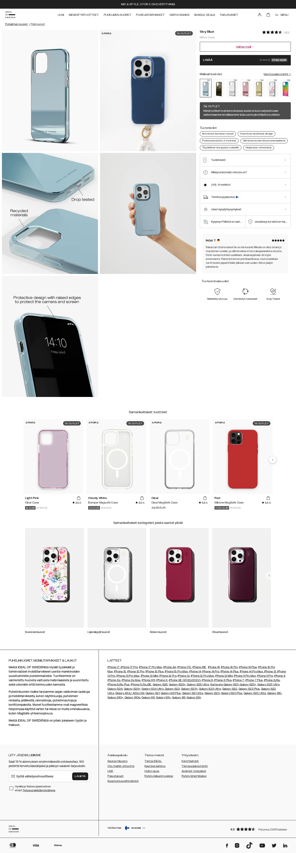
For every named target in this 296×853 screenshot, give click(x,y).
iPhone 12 (184, 675)
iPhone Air (169, 667)
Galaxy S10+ (115, 697)
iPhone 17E (184, 667)
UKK (110, 771)
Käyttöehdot (190, 761)
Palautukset (115, 776)
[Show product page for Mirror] (232, 88)
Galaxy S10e (132, 697)
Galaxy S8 (178, 697)
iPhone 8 (207, 680)
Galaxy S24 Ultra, (152, 688)
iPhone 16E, (199, 667)
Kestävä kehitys (155, 766)
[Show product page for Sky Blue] (205, 88)
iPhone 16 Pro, (229, 667)
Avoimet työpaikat (194, 771)
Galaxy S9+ (163, 697)
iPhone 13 (270, 671)
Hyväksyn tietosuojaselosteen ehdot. (35, 788)
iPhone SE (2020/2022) (184, 680)
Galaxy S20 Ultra (255, 693)
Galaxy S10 (274, 693)
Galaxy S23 (172, 688)
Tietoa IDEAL (153, 761)
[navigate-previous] (272, 459)
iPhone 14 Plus (230, 671)
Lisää (244, 60)
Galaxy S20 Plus (231, 693)
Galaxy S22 (229, 688)
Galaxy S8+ (194, 697)
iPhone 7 (238, 680)
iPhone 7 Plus (254, 680)
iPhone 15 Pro (135, 671)
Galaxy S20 (212, 693)
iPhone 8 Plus (223, 680)
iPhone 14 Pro (210, 671)
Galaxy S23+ (189, 688)
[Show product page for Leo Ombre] (219, 88)
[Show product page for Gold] (259, 88)
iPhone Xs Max (131, 680)
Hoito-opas (152, 771)
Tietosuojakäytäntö (195, 766)
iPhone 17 (113, 667)
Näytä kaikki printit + (277, 74)
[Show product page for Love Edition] (272, 88)
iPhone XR (148, 680)
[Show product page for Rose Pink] (246, 88)
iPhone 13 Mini (149, 675)
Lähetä (80, 776)
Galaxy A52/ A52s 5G (129, 693)
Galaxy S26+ (177, 684)
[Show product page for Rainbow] (285, 88)
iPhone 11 (279, 675)
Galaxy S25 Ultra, (268, 684)
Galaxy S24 (114, 688)
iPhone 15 (120, 671)
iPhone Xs (113, 680)
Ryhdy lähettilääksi (194, 776)
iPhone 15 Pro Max (176, 671)
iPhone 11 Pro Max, (245, 675)
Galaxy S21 (152, 693)
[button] (259, 829)
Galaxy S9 (148, 697)
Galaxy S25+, (248, 684)
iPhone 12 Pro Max (202, 675)
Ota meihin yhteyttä (120, 766)
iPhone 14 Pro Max (251, 671)
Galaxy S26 (160, 684)
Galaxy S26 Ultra (198, 684)
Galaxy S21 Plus (171, 693)
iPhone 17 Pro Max (150, 667)
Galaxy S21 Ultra (192, 693)
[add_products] (79, 498)
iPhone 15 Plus (155, 671)
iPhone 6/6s (272, 680)
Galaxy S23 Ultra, (210, 688)
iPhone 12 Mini (224, 675)
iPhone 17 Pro (129, 667)
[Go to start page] (10, 14)
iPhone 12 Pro (167, 675)
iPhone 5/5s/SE (141, 684)
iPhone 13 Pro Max (127, 675)
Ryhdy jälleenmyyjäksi (159, 776)
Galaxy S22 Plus (249, 688)
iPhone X (162, 680)
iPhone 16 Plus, (248, 667)
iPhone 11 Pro (265, 675)
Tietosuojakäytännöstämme (39, 790)
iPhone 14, (195, 671)
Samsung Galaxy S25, (224, 684)
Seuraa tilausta (117, 761)
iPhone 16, (214, 667)
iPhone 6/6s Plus (118, 684)
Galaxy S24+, (132, 688)
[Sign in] (259, 14)
